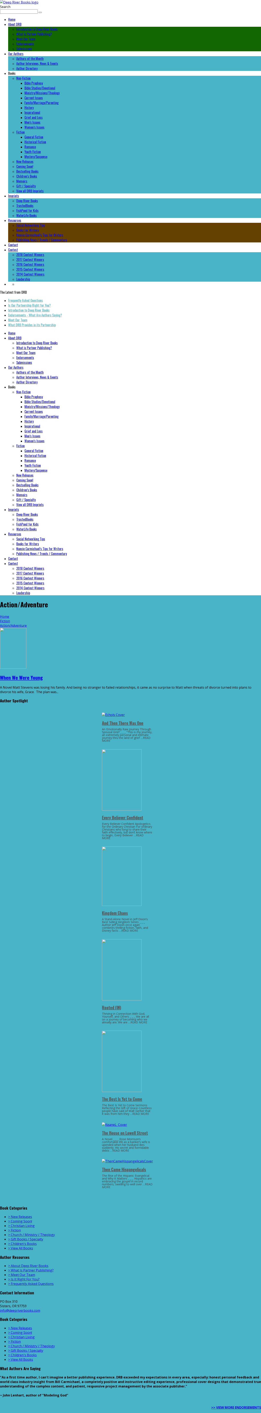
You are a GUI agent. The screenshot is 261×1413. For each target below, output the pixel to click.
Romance (30, 146)
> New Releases (20, 1216)
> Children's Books (22, 1243)
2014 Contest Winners (30, 274)
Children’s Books (26, 176)
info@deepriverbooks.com (20, 1310)
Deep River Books (27, 200)
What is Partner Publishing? (34, 34)
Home (11, 19)
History (29, 107)
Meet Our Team (25, 39)
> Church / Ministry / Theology (31, 1234)
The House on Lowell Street (125, 1133)
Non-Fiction (23, 78)
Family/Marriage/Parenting (41, 102)
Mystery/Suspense (35, 156)
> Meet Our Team (21, 1274)
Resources (14, 220)
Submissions (24, 48)
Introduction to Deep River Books (37, 29)
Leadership (23, 279)
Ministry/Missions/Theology (42, 92)
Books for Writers (27, 230)
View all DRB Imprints (30, 190)
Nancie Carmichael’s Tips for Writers (39, 235)
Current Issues (33, 97)
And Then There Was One (122, 723)
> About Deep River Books (28, 1266)
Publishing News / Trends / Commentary (41, 240)
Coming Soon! (24, 166)
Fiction (20, 132)
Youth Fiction (32, 151)
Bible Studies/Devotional (39, 88)
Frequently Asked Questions (25, 300)
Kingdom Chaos (115, 913)
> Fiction (14, 1230)
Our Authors (15, 53)
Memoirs (21, 181)
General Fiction (33, 137)
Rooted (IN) (111, 1007)
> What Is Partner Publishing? (31, 1270)
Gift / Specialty (26, 186)
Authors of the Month (30, 58)
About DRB (14, 24)
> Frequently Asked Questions (31, 1283)
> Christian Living (21, 1225)
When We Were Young (21, 677)
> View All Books (20, 1248)
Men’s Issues (32, 122)
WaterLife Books (26, 215)
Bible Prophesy (33, 83)
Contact (13, 244)
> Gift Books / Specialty (25, 1239)
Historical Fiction (35, 141)
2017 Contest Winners (30, 259)
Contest (13, 249)
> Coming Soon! (20, 1221)
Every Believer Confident (122, 817)
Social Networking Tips (30, 225)
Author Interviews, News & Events (37, 63)
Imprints (13, 195)
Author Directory (27, 68)
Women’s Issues (34, 127)
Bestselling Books (27, 171)
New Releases (24, 161)
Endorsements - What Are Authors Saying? (35, 315)
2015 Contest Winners (30, 269)
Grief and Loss (33, 117)
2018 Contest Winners (30, 254)
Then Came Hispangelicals (124, 1169)
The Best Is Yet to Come (122, 1099)
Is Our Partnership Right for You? (29, 305)
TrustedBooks (24, 205)
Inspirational (32, 112)
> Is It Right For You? (24, 1279)
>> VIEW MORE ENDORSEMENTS (236, 1407)
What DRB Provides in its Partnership (32, 324)
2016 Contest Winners (30, 264)
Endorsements (25, 43)
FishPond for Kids (27, 210)
